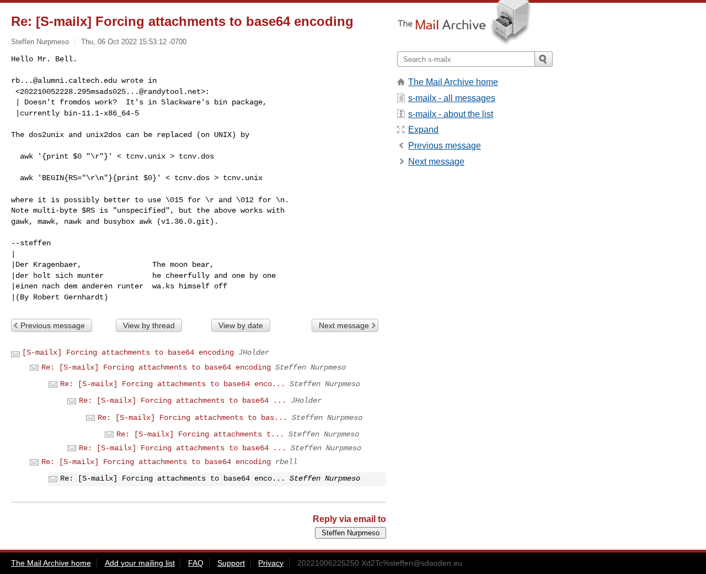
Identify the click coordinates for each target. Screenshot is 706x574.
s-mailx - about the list (450, 114)
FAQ (196, 563)
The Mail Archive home (453, 82)
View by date (240, 325)
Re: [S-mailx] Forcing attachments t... (200, 434)
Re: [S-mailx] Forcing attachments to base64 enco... (172, 384)
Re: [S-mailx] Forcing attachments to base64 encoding (156, 367)
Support (231, 563)
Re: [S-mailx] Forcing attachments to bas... (192, 417)
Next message (344, 325)
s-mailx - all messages (451, 98)
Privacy (271, 563)
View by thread (149, 325)
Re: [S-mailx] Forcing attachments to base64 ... (182, 400)
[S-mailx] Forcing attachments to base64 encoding (128, 352)
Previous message (52, 325)
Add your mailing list (140, 563)
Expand (423, 129)
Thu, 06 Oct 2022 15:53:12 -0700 (133, 42)
